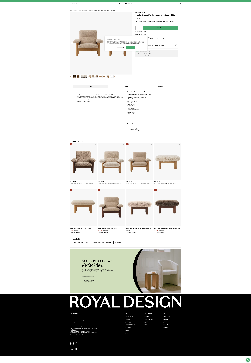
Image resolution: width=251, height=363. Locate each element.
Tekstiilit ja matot (148, 322)
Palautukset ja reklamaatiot (131, 321)
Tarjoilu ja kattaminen (149, 319)
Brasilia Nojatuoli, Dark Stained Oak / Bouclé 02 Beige (110, 228)
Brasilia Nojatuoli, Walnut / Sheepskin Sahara (81, 183)
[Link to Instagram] (77, 343)
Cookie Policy (128, 327)
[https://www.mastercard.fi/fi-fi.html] (76, 349)
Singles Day (165, 324)
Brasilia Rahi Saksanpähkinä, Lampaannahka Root (167, 228)
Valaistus (146, 321)
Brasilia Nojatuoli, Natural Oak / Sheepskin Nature (110, 183)
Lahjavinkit (165, 319)
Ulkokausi (165, 321)
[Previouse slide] (72, 43)
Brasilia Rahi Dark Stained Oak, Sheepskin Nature (138, 228)
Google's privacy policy (134, 43)
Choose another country (74, 322)
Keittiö (146, 324)
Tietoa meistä (128, 322)
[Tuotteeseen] (157, 39)
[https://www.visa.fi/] (72, 349)
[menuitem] (72, 7)
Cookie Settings (120, 47)
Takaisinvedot (128, 333)
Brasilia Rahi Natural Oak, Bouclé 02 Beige (80, 228)
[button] (179, 1)
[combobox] (179, 1)
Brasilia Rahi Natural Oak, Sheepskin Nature (165, 183)
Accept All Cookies (131, 47)
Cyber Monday (166, 327)
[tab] (90, 86)
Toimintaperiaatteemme (130, 324)
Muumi (164, 322)
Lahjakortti (127, 330)
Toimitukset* (128, 319)
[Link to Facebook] (74, 343)
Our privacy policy (126, 43)
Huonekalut (147, 316)
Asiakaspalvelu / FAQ (130, 316)
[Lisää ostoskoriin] (176, 39)
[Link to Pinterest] (71, 343)
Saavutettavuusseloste (130, 332)
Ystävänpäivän (166, 316)
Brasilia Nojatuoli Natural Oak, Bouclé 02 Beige (137, 183)
